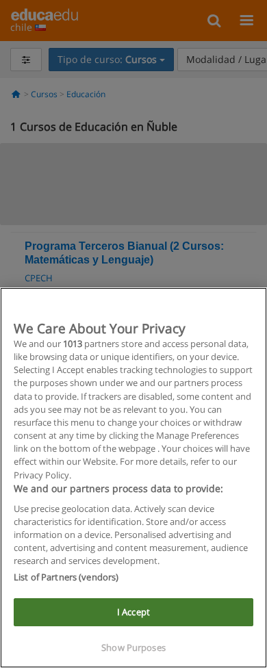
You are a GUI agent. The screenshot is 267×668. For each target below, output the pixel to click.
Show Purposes (133, 647)
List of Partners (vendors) (66, 577)
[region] (133, 477)
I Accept (133, 612)
